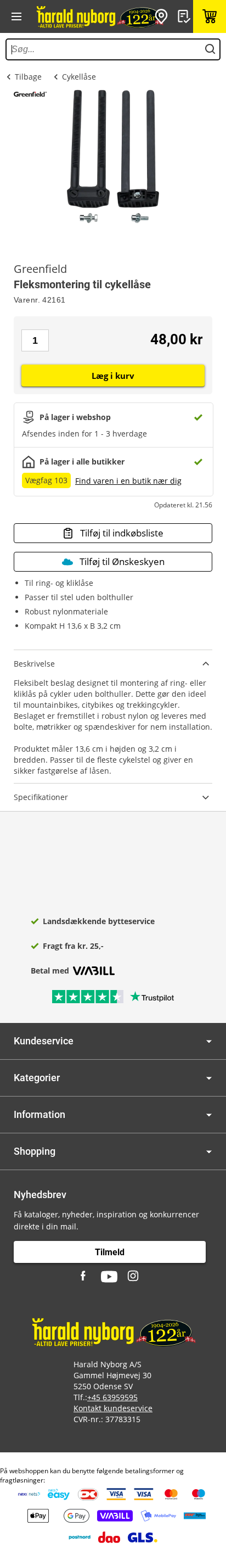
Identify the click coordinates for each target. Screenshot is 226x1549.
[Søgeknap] (210, 49)
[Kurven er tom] (209, 16)
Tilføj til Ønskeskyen (122, 561)
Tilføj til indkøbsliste (121, 533)
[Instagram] (134, 1276)
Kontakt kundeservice (113, 1408)
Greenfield (40, 269)
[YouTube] (109, 1276)
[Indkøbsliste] (185, 16)
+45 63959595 (112, 1397)
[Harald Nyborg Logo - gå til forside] (99, 16)
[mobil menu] (16, 16)
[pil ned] (209, 1041)
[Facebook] (84, 1276)
